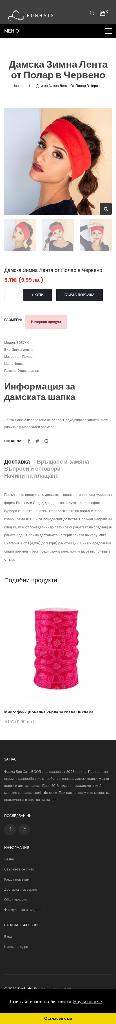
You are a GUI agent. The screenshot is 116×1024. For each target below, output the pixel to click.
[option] (58, 161)
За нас (9, 859)
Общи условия (15, 899)
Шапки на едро (16, 946)
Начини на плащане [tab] (31, 475)
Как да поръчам (16, 879)
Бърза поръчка (79, 294)
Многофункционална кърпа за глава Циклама (48, 712)
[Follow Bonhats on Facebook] (10, 829)
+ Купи (38, 294)
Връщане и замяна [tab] (63, 461)
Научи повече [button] (87, 1001)
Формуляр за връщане (22, 909)
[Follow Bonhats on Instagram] (24, 829)
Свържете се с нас (19, 869)
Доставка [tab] (17, 461)
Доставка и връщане (20, 889)
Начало (18, 85)
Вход (8, 936)
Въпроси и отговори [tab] (32, 468)
